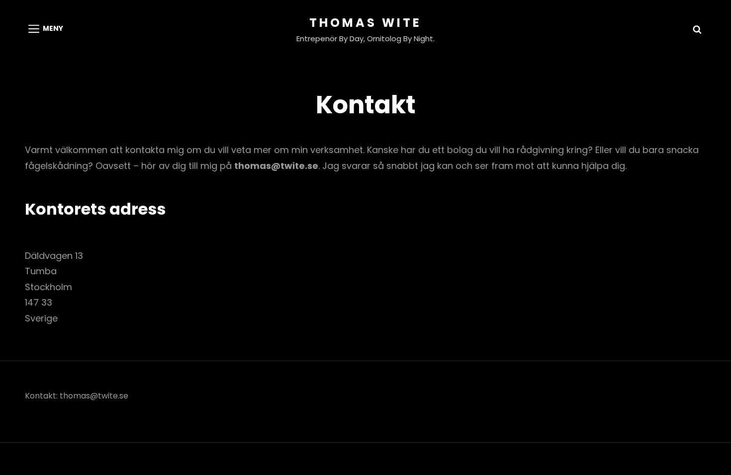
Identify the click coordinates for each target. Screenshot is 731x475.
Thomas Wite (365, 22)
